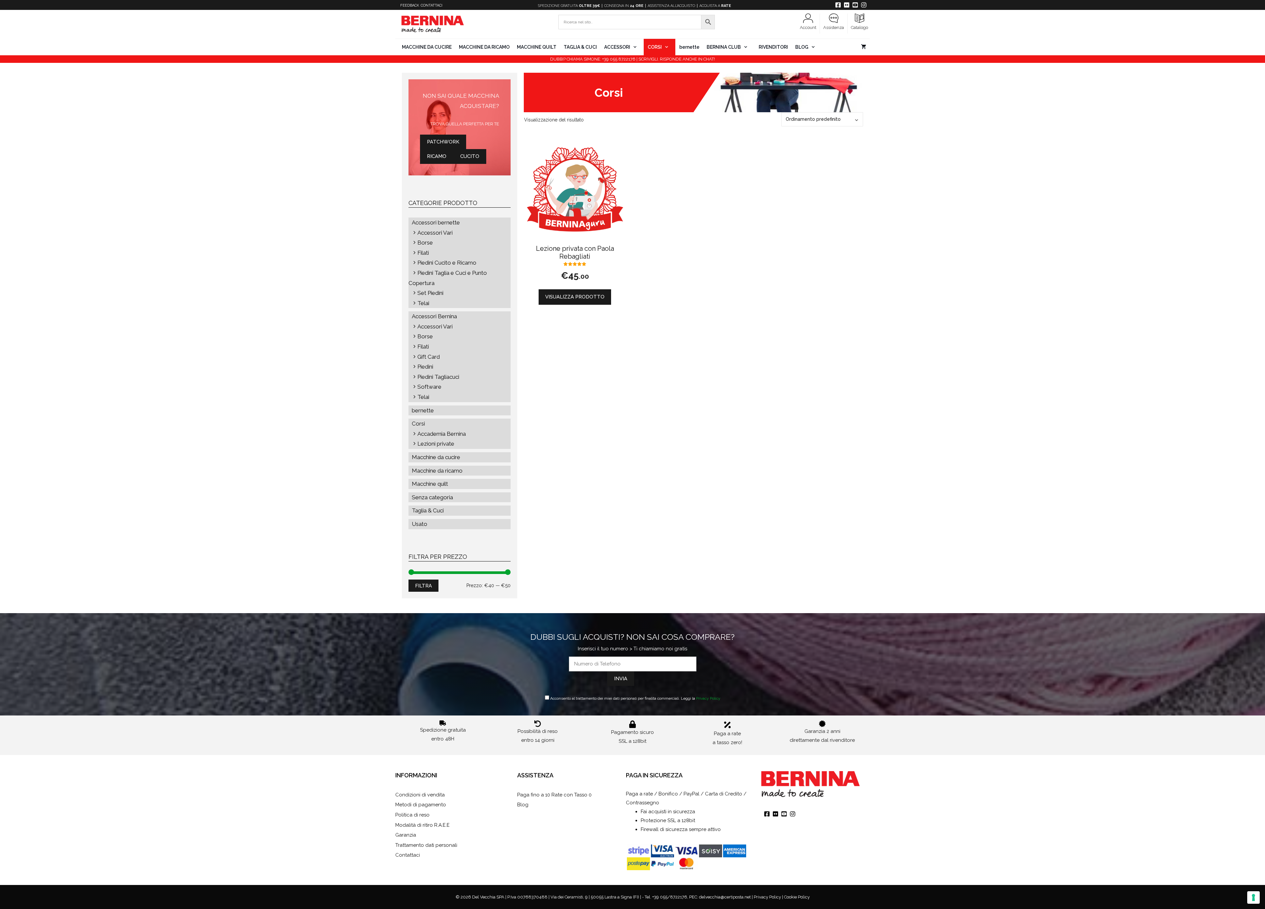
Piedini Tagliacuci (438, 377)
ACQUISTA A (715, 6)
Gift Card (428, 356)
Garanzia (405, 835)
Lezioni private (435, 443)
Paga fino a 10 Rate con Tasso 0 (554, 795)
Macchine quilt (536, 47)
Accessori (617, 47)
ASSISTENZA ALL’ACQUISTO (671, 6)
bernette (689, 47)
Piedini (425, 366)
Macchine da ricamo (484, 47)
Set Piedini (430, 293)
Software (429, 386)
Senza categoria (432, 497)
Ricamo (436, 156)
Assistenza (833, 27)
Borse (425, 242)
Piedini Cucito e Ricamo (446, 262)
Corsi (655, 47)
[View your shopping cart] (863, 47)
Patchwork (443, 142)
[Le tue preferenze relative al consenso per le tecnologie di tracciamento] (1253, 897)
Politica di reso (412, 815)
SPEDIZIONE (569, 6)
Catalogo (859, 27)
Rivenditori (773, 47)
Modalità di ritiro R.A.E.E (422, 825)
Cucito (469, 156)
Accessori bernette (436, 222)
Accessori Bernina (434, 316)
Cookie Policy (797, 897)
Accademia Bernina (441, 433)
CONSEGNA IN (623, 6)
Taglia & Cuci (580, 47)
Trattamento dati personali (426, 845)
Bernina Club (724, 47)
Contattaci (431, 5)
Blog (801, 47)
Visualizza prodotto (574, 297)
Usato (419, 524)
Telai (423, 303)
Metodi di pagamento (420, 805)
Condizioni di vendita (420, 795)
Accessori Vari (435, 232)
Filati (423, 252)
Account (808, 27)
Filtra (423, 585)
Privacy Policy (708, 698)
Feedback (409, 5)
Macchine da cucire (427, 47)
